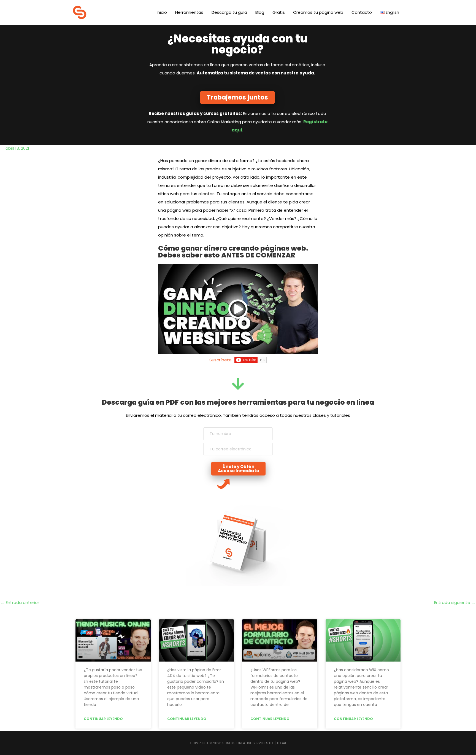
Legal (281, 743)
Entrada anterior (20, 602)
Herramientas (189, 12)
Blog (259, 12)
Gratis (278, 12)
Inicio (162, 12)
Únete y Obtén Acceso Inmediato (238, 469)
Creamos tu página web (318, 12)
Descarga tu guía (229, 12)
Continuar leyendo (103, 718)
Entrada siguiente (454, 602)
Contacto (361, 12)
